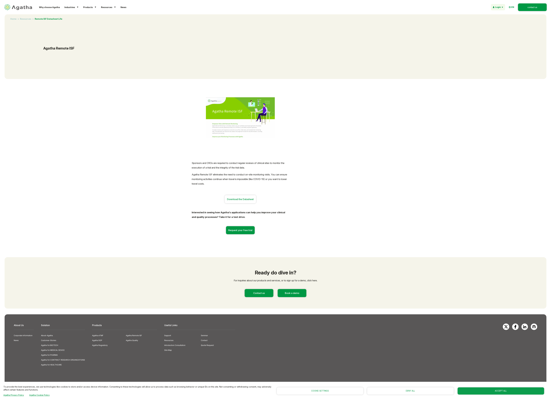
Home (13, 19)
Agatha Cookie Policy (39, 395)
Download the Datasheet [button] (240, 199)
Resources (25, 19)
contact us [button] (532, 7)
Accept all (501, 391)
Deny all (410, 391)
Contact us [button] (259, 293)
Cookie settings (320, 391)
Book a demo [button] (292, 293)
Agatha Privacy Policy (13, 395)
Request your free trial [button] (240, 230)
